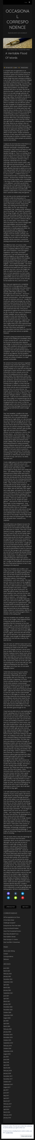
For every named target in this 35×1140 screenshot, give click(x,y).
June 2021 (6, 996)
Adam (16, 67)
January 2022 (7, 990)
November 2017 (8, 1079)
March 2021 (7, 1001)
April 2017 (6, 1098)
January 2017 (7, 1106)
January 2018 (7, 1073)
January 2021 (7, 1004)
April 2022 (6, 985)
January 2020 (7, 1032)
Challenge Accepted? (9, 923)
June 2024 (6, 968)
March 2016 (7, 1112)
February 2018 (8, 1070)
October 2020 (7, 1012)
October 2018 (7, 1048)
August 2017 (7, 1087)
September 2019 (8, 1043)
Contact (6, 954)
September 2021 (8, 993)
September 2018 (8, 1051)
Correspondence (8, 956)
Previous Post (11, 907)
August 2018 (7, 1054)
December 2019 (8, 1034)
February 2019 (8, 1045)
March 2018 (7, 1068)
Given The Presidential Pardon (12, 931)
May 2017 (6, 1095)
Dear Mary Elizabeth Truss (11, 934)
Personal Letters (13, 49)
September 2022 (8, 982)
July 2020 (6, 1021)
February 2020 (8, 1029)
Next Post (25, 907)
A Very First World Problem (11, 928)
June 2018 (6, 1059)
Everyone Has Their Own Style (12, 925)
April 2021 (6, 998)
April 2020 (6, 1023)
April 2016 (6, 1109)
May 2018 (6, 1062)
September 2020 (8, 1015)
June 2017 (6, 1093)
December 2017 (8, 1076)
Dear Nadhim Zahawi (9, 936)
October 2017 (7, 1081)
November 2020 (8, 1009)
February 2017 (8, 1104)
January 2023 (7, 976)
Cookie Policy (9, 1132)
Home (8, 49)
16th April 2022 (9, 67)
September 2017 (8, 1084)
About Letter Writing (9, 951)
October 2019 (7, 1040)
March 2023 (7, 971)
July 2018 (6, 1057)
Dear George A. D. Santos (11, 939)
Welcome (6, 959)
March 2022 (7, 987)
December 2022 (8, 979)
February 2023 (8, 973)
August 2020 (7, 1018)
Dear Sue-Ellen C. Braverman (12, 942)
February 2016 (8, 1115)
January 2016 (7, 1117)
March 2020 (7, 1026)
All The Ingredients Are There (12, 917)
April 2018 (6, 1065)
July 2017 (6, 1090)
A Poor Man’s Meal (9, 920)
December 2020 (8, 1007)
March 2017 (7, 1101)
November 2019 (8, 1037)
